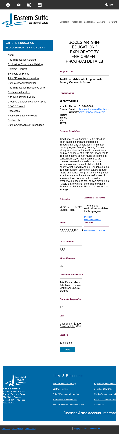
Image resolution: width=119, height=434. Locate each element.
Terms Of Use (30, 428)
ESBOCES (96, 428)
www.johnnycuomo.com (92, 112)
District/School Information (106, 394)
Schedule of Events (103, 388)
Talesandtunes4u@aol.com (94, 109)
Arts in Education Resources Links (68, 404)
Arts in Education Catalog (64, 383)
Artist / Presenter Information (66, 394)
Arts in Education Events (105, 399)
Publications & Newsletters (65, 399)
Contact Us (6, 428)
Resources (99, 404)
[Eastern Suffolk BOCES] (37, 19)
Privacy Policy (17, 428)
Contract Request (60, 388)
